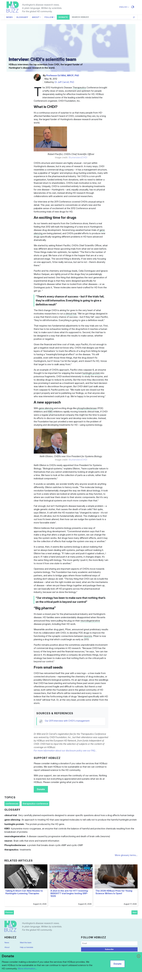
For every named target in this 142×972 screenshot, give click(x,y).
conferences (11, 803)
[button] (125, 7)
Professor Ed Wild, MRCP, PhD (62, 75)
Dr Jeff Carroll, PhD (64, 82)
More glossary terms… (126, 855)
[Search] (133, 17)
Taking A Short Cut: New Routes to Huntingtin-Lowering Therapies (24, 892)
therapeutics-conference (35, 803)
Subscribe (109, 949)
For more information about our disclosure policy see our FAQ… (65, 750)
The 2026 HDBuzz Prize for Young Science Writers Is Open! (114, 892)
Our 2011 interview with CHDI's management (67, 720)
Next (135, 912)
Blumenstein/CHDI (78, 157)
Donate (41, 789)
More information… (27, 968)
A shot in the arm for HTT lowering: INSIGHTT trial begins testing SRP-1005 (69, 893)
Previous (9, 912)
